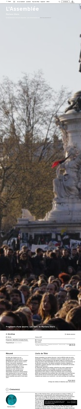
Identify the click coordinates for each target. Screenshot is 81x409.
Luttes (67, 344)
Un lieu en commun (44, 345)
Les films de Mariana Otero (41, 344)
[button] (59, 1)
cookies (63, 401)
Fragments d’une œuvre (53, 344)
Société (38, 345)
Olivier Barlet (18, 343)
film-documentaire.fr (45, 17)
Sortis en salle (62, 344)
